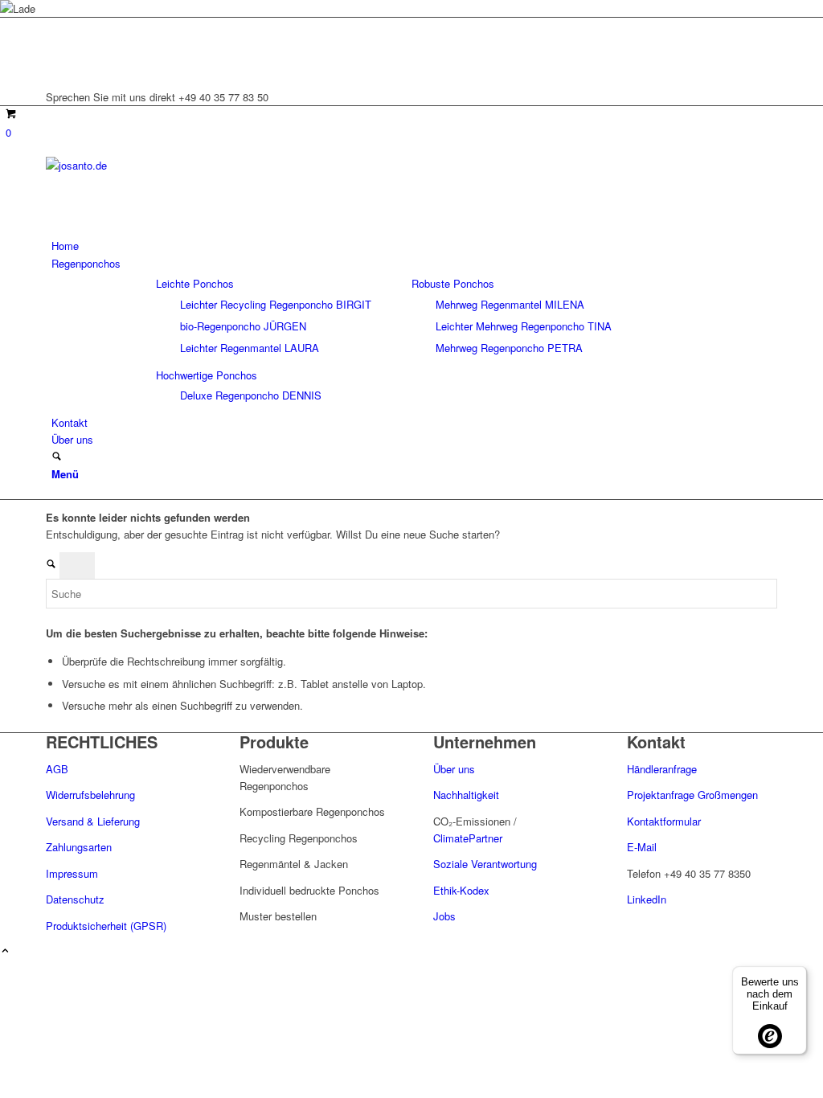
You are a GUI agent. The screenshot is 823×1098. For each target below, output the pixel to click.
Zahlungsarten (79, 846)
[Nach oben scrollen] (5, 951)
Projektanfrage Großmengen (692, 794)
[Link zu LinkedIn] (55, 26)
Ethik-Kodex (461, 890)
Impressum (72, 873)
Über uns (455, 768)
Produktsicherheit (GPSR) (106, 925)
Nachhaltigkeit (466, 794)
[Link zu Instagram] (55, 44)
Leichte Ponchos (195, 283)
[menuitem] (414, 245)
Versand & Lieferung (93, 821)
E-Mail (642, 846)
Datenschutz (75, 899)
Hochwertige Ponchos (206, 375)
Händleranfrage (662, 768)
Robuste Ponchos (453, 283)
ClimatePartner (467, 838)
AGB (57, 768)
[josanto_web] (166, 165)
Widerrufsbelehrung (90, 794)
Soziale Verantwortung (485, 863)
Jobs (444, 916)
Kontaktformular (664, 821)
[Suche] (56, 457)
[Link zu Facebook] (55, 62)
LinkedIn (646, 899)
